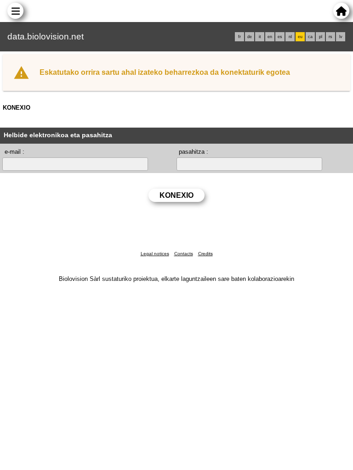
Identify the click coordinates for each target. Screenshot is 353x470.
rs (330, 36)
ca (310, 36)
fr (239, 36)
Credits (205, 253)
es (280, 36)
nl (290, 36)
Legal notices (155, 253)
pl (320, 36)
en (270, 36)
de (249, 36)
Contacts (183, 253)
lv (340, 36)
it (260, 36)
